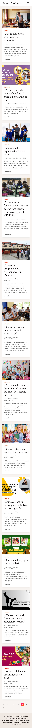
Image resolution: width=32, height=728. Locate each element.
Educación (7, 87)
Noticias (6, 144)
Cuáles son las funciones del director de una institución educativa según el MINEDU (16, 209)
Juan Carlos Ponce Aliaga (12, 44)
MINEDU (6, 30)
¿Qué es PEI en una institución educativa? (16, 450)
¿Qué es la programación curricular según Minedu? (13, 270)
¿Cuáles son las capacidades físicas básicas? (14, 151)
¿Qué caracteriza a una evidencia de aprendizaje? (14, 330)
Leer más (7, 59)
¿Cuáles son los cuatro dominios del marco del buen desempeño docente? (16, 390)
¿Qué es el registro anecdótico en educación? (14, 37)
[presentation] (16, 18)
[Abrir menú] (28, 3)
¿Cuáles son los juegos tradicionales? (16, 561)
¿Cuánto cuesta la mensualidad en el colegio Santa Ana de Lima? (15, 95)
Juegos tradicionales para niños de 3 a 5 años (15, 675)
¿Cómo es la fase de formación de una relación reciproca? (14, 618)
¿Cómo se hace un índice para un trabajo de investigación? (16, 505)
